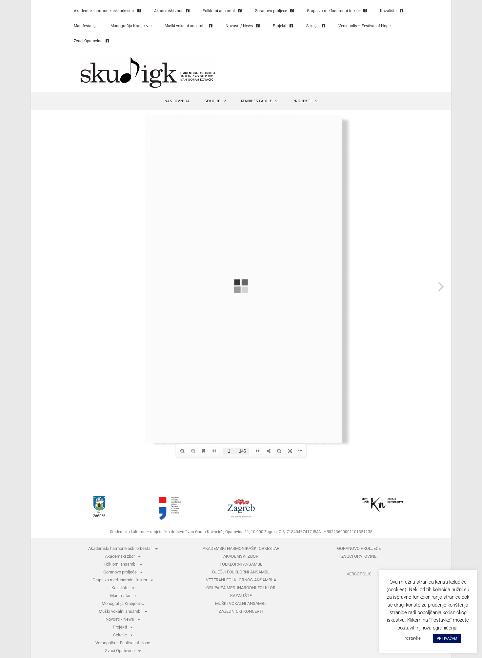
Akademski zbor (168, 11)
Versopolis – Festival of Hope (364, 26)
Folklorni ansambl (219, 11)
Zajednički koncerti (241, 611)
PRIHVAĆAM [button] (447, 638)
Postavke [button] (412, 638)
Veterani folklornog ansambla (241, 579)
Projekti (279, 26)
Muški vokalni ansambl (185, 26)
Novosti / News (239, 26)
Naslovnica (177, 101)
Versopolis (359, 573)
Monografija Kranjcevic (130, 26)
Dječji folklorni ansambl (241, 572)
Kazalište (388, 11)
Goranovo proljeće (271, 11)
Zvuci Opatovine (88, 41)
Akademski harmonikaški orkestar (104, 11)
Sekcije (312, 26)
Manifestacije (85, 26)
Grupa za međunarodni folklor (333, 11)
